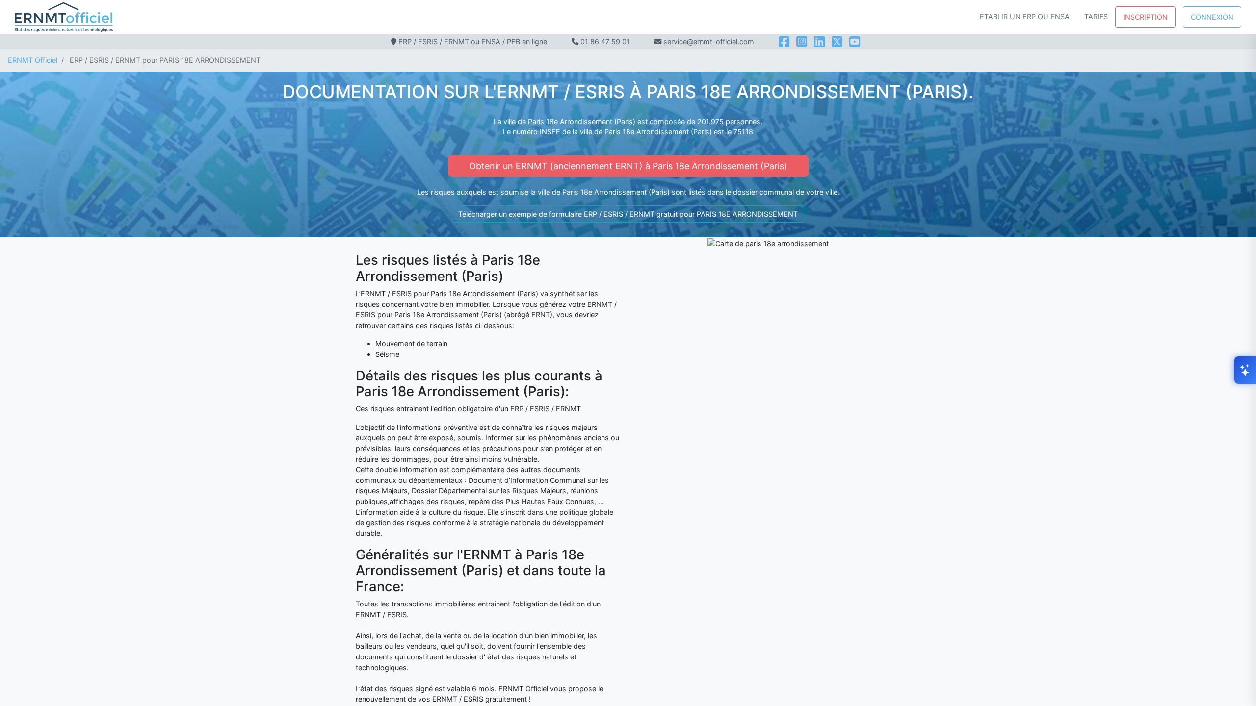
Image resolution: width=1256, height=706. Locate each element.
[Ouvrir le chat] (1245, 370)
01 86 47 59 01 (605, 41)
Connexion (1212, 17)
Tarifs (1096, 16)
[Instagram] (801, 41)
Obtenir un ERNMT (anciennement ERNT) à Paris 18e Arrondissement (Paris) (628, 166)
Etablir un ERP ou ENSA (1025, 16)
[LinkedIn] (819, 41)
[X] (837, 41)
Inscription (1145, 17)
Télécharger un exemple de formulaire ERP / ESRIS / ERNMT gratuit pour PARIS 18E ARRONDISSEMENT (628, 214)
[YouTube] (854, 41)
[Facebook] (784, 41)
